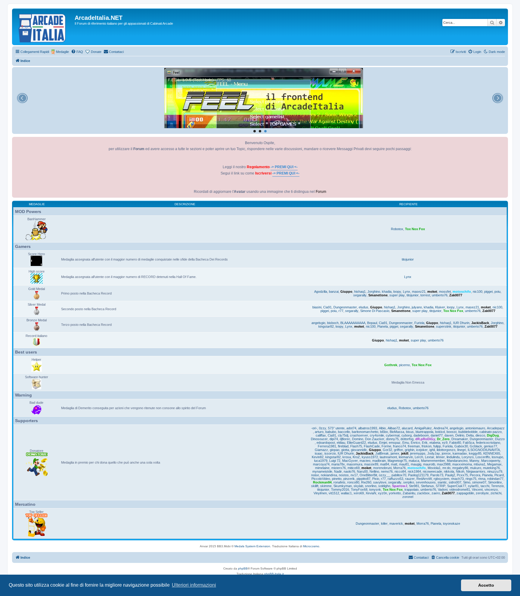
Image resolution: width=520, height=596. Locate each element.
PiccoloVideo (320, 478)
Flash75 (356, 446)
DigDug (493, 435)
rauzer (410, 478)
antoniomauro (475, 428)
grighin (409, 450)
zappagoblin (465, 493)
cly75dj (343, 435)
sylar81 (473, 486)
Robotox (397, 229)
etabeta (434, 442)
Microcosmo (311, 546)
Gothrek (390, 365)
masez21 (419, 291)
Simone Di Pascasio (374, 311)
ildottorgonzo (446, 450)
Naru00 (362, 471)
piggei (488, 291)
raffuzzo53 (395, 478)
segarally (360, 295)
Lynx (407, 277)
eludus (363, 307)
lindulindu (453, 457)
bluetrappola (424, 432)
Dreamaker (459, 439)
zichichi (496, 493)
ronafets (339, 482)
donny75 (392, 439)
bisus (410, 432)
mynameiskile (322, 471)
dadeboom (421, 435)
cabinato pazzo (490, 432)
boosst (452, 432)
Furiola (419, 323)
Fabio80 (455, 442)
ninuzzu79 (494, 471)
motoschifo (462, 291)
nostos (344, 475)
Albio (382, 428)
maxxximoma (462, 464)
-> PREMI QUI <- (284, 167)
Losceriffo (482, 457)
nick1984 (414, 471)
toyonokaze (451, 523)
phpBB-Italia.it (274, 574)
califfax (321, 435)
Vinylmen (320, 493)
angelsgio (318, 323)
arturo (319, 432)
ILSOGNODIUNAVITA (484, 450)
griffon (398, 450)
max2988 (443, 464)
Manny (474, 460)
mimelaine (322, 468)
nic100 (477, 291)
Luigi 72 (334, 460)
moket (432, 291)
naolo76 (349, 471)
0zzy (322, 428)
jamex (395, 453)
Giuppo (346, 291)
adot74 (351, 428)
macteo (365, 460)
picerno (404, 365)
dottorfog (407, 439)
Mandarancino (457, 460)
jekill (404, 453)
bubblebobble (468, 432)
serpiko (408, 482)
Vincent (477, 489)
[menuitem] (77, 51)
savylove (379, 482)
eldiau (341, 442)
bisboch (333, 323)
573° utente (336, 428)
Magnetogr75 (397, 460)
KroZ (356, 457)
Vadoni (442, 489)
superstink (443, 326)
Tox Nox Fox (415, 229)
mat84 (384, 464)
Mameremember (433, 460)
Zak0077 (455, 295)
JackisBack (480, 323)
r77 (341, 311)
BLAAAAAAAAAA (352, 323)
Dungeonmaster (345, 307)
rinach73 (457, 478)
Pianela (382, 326)
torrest (425, 295)
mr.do (446, 468)
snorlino (370, 486)
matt (394, 464)
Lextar (429, 457)
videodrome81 (459, 489)
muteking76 (491, 468)
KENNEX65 (491, 453)
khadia (387, 291)
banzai (334, 291)
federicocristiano (488, 442)
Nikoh (460, 471)
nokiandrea (329, 475)
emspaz (395, 442)
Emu (405, 442)
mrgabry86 (460, 468)
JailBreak (382, 453)
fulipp (437, 446)
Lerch (419, 457)
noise (315, 475)
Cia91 (327, 307)
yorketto (395, 493)
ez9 (444, 442)
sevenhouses (426, 482)
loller (384, 523)
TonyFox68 (359, 489)
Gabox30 (461, 446)
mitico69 (354, 468)
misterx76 (338, 468)
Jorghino (373, 291)
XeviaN (371, 493)
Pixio (375, 478)
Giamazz (321, 450)
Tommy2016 (340, 489)
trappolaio (411, 489)
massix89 (371, 464)
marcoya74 (321, 464)
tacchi (485, 486)
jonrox (446, 453)
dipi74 (334, 439)
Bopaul (372, 323)
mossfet (445, 291)
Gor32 (387, 450)
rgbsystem (441, 478)
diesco (480, 435)
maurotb (429, 464)
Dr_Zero (443, 439)
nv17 (354, 475)
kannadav (460, 453)
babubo (330, 432)
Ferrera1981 (327, 446)
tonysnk (375, 489)
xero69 (359, 493)
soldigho (384, 486)
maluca (414, 460)
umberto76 (439, 295)
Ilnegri (461, 450)
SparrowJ (399, 486)
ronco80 (353, 482)
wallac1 (346, 493)
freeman (414, 446)
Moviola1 (434, 468)
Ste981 (414, 486)
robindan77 (495, 478)
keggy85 (475, 453)
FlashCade (372, 446)
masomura (354, 464)
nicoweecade (432, 471)
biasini (316, 307)
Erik (425, 442)
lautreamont (388, 457)
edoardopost (326, 442)
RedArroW (424, 478)
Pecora (475, 475)
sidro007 (455, 482)
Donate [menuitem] (96, 52)
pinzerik (349, 478)
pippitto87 (363, 478)
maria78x (338, 464)
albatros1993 (367, 428)
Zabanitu (409, 493)
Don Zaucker (374, 439)
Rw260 (366, 482)
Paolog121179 (418, 475)
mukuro (475, 468)
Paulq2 (450, 475)
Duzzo (500, 439)
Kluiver (440, 307)
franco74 (399, 446)
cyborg (406, 435)
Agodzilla (320, 291)
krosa (346, 457)
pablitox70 (399, 475)
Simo (466, 482)
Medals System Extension (252, 546)
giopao (334, 450)
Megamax (494, 464)
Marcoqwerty (490, 460)
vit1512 (334, 493)
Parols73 (436, 475)
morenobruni (382, 468)
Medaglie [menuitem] (62, 52)
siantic (442, 482)
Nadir (338, 471)
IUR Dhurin (461, 323)
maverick (396, 523)
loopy (397, 291)
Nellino (374, 471)
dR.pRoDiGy (425, 439)
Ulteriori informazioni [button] (194, 585)
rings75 (471, 478)
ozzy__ (384, 475)
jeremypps (418, 453)
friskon (427, 446)
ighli (432, 450)
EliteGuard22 (356, 442)
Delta (470, 435)
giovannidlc (359, 450)
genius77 (490, 446)
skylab (358, 486)
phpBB (243, 568)
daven (448, 435)
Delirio (459, 435)
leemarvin (406, 457)
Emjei (383, 442)
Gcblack (476, 446)
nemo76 (387, 471)
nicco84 (400, 471)
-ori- (314, 428)
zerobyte (482, 493)
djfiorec (345, 439)
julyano (417, 307)
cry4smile (377, 435)
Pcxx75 (462, 475)
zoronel (407, 497)
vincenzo (491, 489)
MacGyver (350, 460)
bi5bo (384, 432)
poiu (497, 291)
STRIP (440, 486)
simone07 (479, 482)
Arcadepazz (496, 428)
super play (397, 295)
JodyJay (433, 453)
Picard (499, 475)
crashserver (359, 435)
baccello (344, 432)
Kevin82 (317, 457)
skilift (314, 486)
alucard (407, 428)
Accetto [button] (486, 585)
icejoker (422, 450)
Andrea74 (441, 428)
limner (440, 457)
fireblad (343, 446)
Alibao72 (394, 428)
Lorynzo (468, 457)
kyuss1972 (370, 457)
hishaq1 (360, 291)
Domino (357, 439)
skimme (326, 486)
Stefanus (427, 486)
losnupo (497, 457)
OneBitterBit (368, 475)
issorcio (330, 453)
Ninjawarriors (475, 471)
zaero (436, 493)
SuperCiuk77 (456, 486)
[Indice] (44, 27)
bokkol (440, 432)
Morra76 (399, 468)
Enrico (415, 442)
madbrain (379, 460)
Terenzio (497, 486)
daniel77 (437, 435)
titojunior (408, 259)
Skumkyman (342, 486)
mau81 (404, 464)
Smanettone (378, 295)
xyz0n (382, 493)
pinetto (337, 478)
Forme (386, 446)
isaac (319, 453)
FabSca (468, 442)
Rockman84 (322, 482)
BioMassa (397, 432)
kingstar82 (326, 326)
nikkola (449, 471)
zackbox (423, 493)
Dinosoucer (319, 439)
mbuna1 (479, 464)
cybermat (393, 435)
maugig (416, 464)
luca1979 (320, 460)
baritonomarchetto (365, 432)
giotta (345, 450)
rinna (481, 478)
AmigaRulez (423, 428)
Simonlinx (495, 482)
